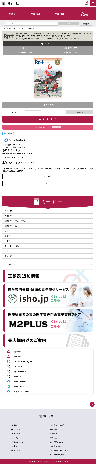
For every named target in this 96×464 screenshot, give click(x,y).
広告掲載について (70, 52)
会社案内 (53, 433)
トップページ (6, 29)
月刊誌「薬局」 (16, 433)
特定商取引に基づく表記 (59, 450)
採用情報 (53, 429)
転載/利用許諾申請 (57, 454)
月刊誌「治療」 (16, 429)
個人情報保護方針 (56, 446)
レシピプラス (15, 438)
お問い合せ (54, 438)
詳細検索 (86, 24)
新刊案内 (13, 425)
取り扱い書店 (15, 450)
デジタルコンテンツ (17, 442)
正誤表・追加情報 (25, 52)
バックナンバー (25, 48)
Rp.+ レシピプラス (19, 29)
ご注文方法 (14, 446)
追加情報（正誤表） (57, 425)
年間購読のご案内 (70, 48)
